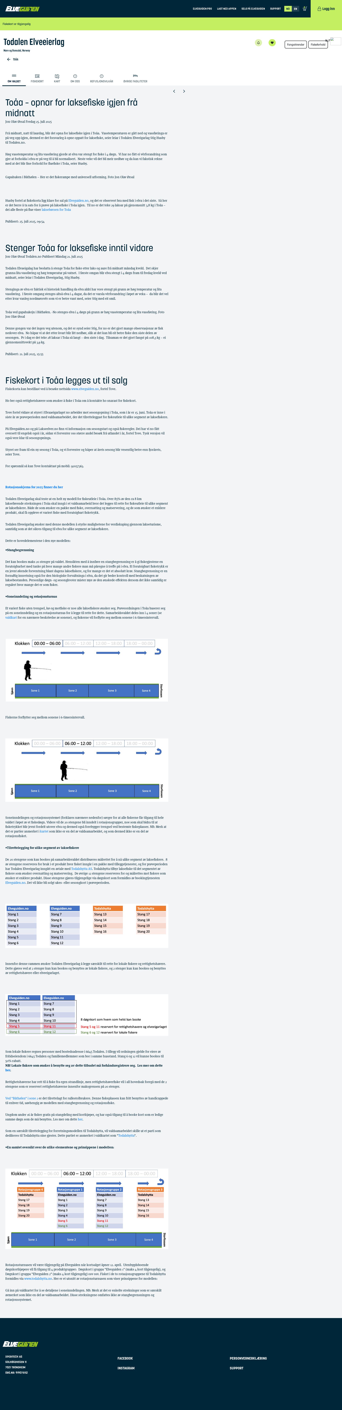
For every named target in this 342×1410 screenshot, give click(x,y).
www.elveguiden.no (85, 389)
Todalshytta (126, 1135)
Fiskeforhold (318, 44)
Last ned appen (226, 8)
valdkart (11, 617)
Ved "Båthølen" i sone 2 (21, 1098)
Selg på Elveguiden (253, 8)
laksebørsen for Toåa (56, 210)
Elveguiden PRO (202, 8)
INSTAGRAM (126, 1368)
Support (275, 8)
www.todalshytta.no (38, 1279)
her (80, 1119)
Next (186, 91)
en (295, 9)
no (288, 9)
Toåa (15, 59)
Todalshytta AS (81, 869)
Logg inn (328, 8)
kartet (44, 831)
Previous (178, 91)
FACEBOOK (125, 1358)
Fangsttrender (295, 44)
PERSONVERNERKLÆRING (248, 1358)
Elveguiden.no (78, 201)
